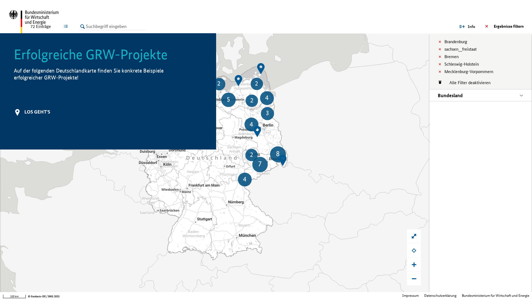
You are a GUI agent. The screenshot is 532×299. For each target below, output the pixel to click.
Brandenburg (455, 41)
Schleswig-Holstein (461, 64)
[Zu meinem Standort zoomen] (414, 250)
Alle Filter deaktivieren (467, 82)
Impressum (410, 295)
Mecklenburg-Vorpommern (468, 71)
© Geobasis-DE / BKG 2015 (44, 296)
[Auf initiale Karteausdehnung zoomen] (414, 236)
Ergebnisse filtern (509, 26)
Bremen (451, 56)
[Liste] (67, 26)
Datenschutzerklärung (440, 295)
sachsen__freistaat (460, 49)
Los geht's (37, 112)
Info (471, 26)
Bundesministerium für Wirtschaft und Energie (495, 295)
